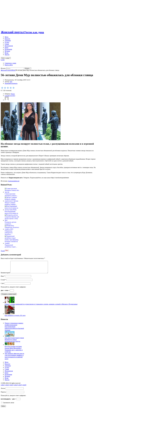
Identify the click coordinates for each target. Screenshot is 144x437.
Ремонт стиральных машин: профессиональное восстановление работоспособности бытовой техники (14, 326)
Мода (6, 37)
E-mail (3, 280)
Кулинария (8, 49)
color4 (16, 385)
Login (3, 60)
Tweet (3, 251)
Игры (6, 53)
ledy (11, 81)
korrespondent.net (13, 181)
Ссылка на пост (10, 95)
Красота (7, 39)
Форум (7, 54)
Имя (3, 276)
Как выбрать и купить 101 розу (15, 315)
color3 (11, 385)
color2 (7, 385)
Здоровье (8, 40)
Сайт (2, 283)
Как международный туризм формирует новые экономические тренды (14, 339)
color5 (20, 385)
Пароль (3, 392)
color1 (3, 385)
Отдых (7, 42)
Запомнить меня (8, 402)
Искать (3, 68)
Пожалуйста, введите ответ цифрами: (13, 287)
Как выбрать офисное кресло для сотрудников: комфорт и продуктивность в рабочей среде (14, 356)
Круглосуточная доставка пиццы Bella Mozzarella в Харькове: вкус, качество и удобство (14, 349)
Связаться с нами (10, 63)
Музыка (7, 51)
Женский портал (22, 32)
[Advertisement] (72, 14)
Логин (3, 388)
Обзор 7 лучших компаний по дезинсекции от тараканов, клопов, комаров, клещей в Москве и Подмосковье (41, 304)
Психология (9, 46)
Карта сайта (9, 65)
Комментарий (5, 273)
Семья (7, 44)
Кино (6, 47)
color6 (24, 385)
